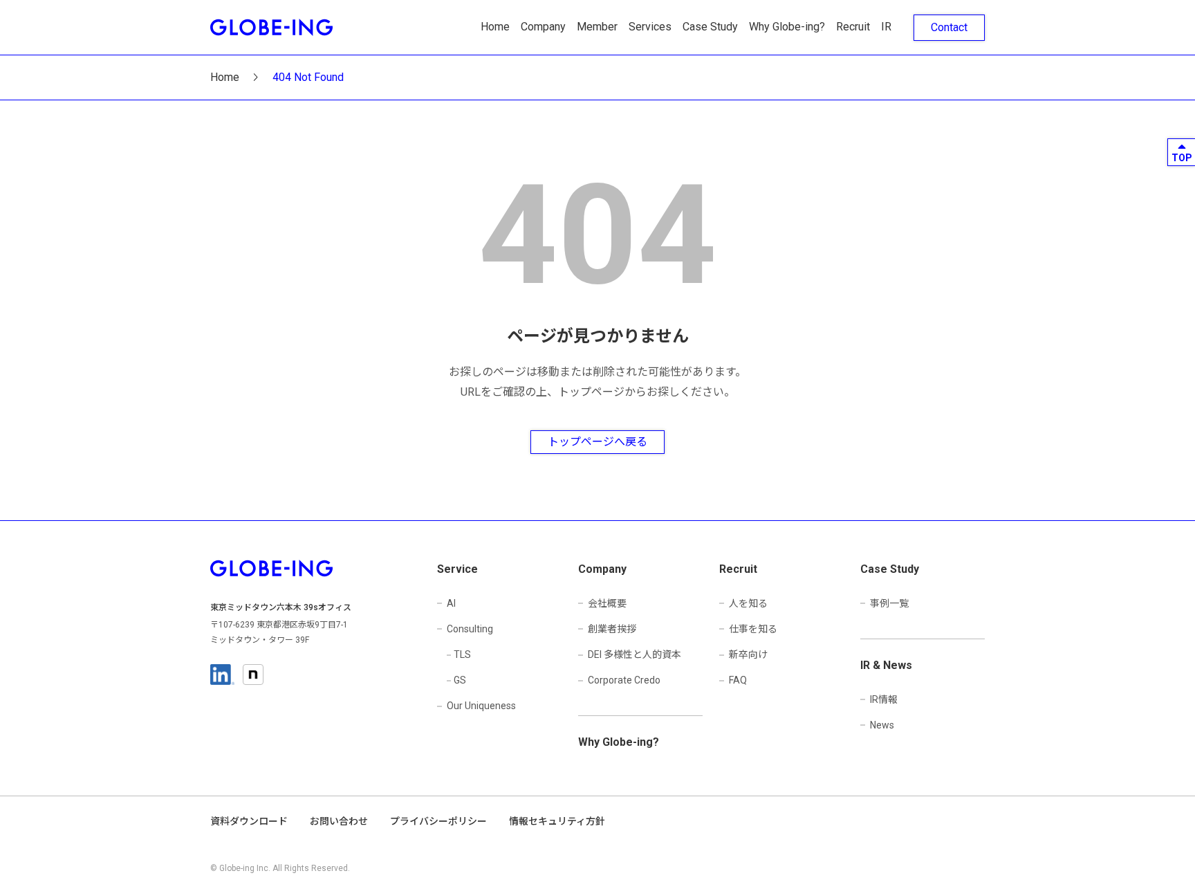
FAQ (738, 680)
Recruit (853, 26)
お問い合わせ (339, 821)
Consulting (470, 628)
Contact (949, 27)
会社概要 (607, 603)
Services (650, 26)
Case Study (710, 26)
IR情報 (884, 699)
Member (597, 26)
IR (886, 26)
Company (543, 26)
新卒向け (748, 654)
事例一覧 (889, 603)
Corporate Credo (624, 680)
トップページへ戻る (597, 441)
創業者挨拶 (612, 628)
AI (451, 603)
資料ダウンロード (249, 821)
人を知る (748, 603)
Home (495, 26)
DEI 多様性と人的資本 (634, 654)
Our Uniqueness (481, 705)
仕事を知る (753, 628)
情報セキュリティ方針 (557, 821)
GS (460, 680)
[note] (253, 674)
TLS (462, 654)
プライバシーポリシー (438, 821)
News (882, 725)
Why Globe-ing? (787, 26)
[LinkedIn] (222, 674)
